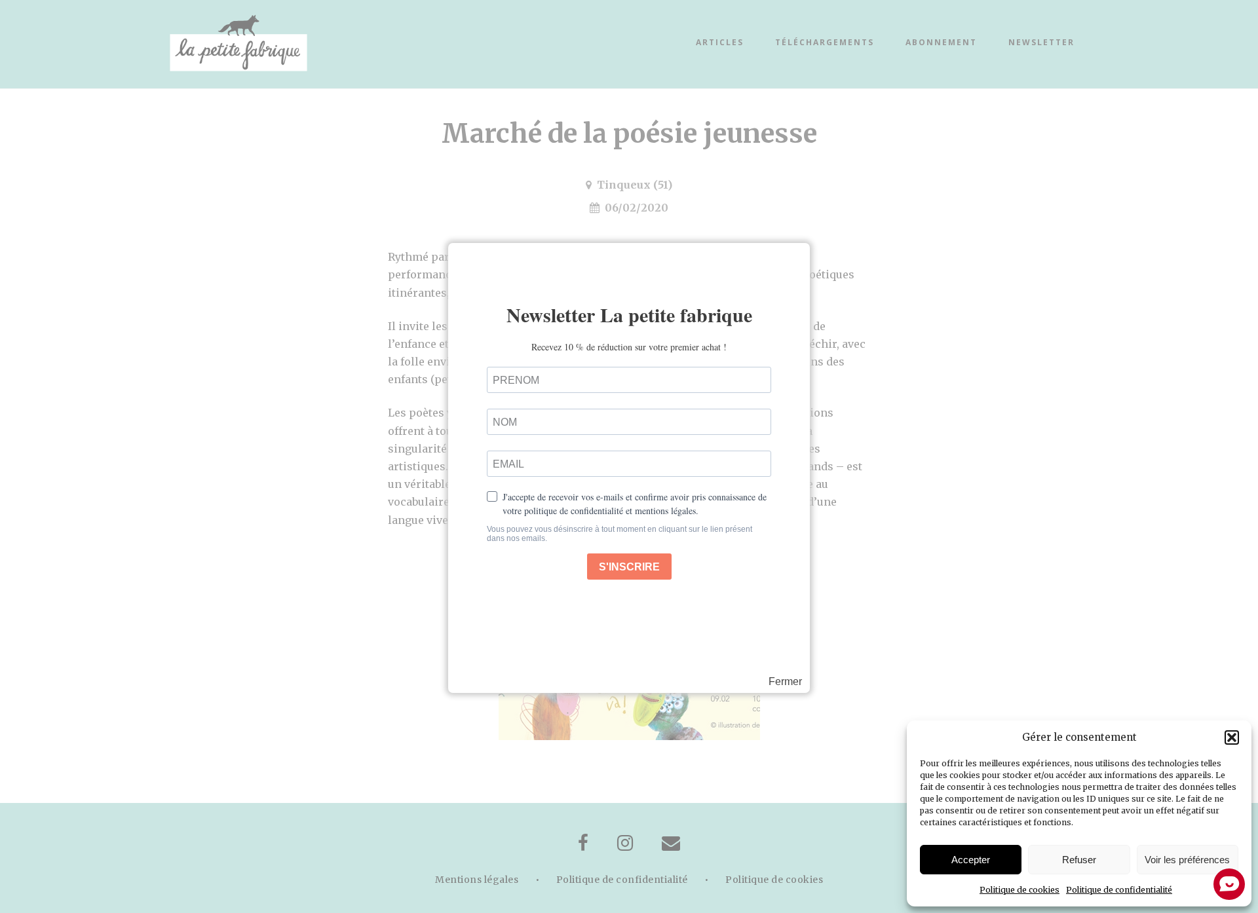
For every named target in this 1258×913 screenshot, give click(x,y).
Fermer (785, 682)
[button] (1231, 737)
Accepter (970, 859)
